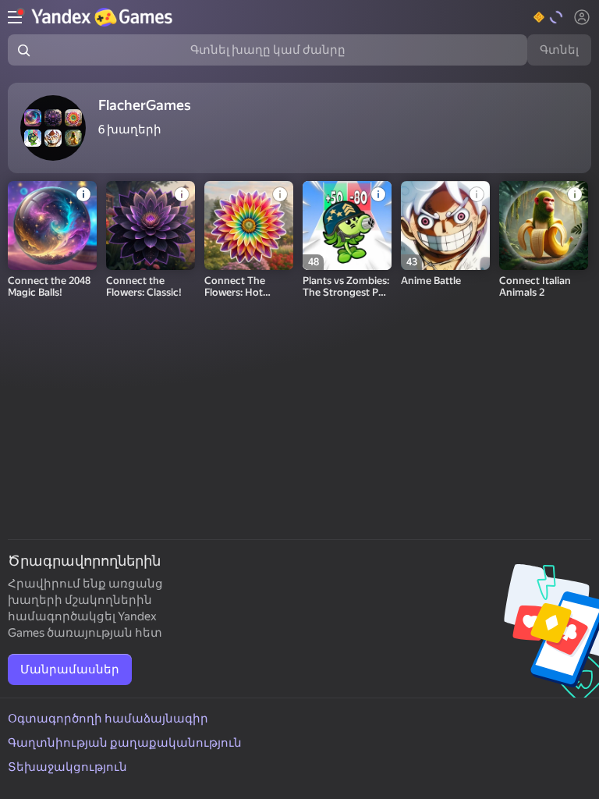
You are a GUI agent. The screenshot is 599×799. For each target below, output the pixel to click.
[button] (549, 17)
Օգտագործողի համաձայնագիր (108, 719)
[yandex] (103, 17)
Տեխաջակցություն (67, 767)
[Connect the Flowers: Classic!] (150, 225)
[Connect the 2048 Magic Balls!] (52, 225)
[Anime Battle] (445, 225)
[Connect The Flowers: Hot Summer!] (248, 225)
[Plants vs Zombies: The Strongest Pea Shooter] (347, 225)
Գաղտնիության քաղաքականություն (125, 743)
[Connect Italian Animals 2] (543, 225)
